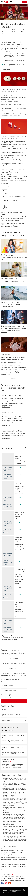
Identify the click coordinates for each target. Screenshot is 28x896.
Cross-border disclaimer (14, 894)
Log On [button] (24, 1)
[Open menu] (2, 2)
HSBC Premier (19, 223)
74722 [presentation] (13, 104)
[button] (14, 114)
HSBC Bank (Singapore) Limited (10, 889)
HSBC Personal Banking (7, 225)
